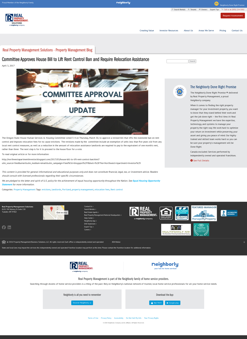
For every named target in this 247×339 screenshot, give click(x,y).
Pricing (222, 30)
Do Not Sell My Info (133, 318)
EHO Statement (89, 224)
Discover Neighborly (81, 303)
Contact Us (237, 30)
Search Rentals (179, 9)
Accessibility (118, 318)
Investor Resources (169, 30)
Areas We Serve (206, 30)
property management (83, 189)
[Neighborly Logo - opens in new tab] (173, 265)
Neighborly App (89, 221)
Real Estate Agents (91, 212)
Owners (204, 9)
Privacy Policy (106, 318)
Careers (87, 230)
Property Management (25, 189)
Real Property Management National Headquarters (102, 215)
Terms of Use (93, 318)
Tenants (193, 9)
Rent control (117, 189)
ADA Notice (116, 242)
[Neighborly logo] (123, 2)
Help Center (88, 218)
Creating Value (147, 30)
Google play (174, 303)
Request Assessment (233, 15)
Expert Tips (214, 9)
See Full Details (201, 160)
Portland (66, 189)
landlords (56, 189)
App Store (157, 303)
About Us (188, 30)
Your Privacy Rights (151, 318)
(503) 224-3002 (238, 9)
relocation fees (102, 189)
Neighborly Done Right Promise (232, 5)
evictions (46, 189)
